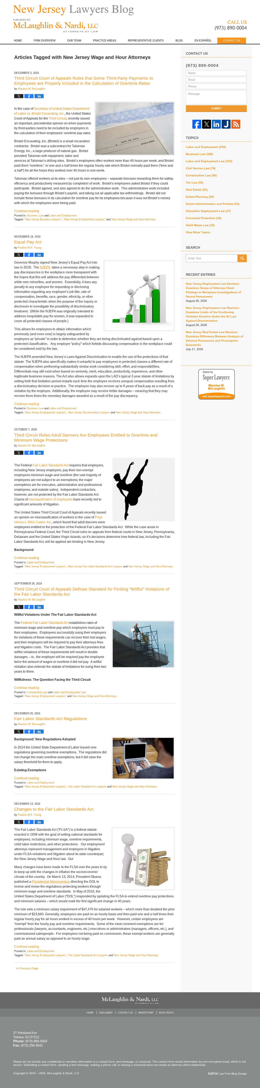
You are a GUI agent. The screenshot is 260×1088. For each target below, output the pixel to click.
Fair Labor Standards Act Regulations (50, 718)
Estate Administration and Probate (212, 203)
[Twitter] (206, 124)
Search (242, 258)
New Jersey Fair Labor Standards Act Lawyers (95, 566)
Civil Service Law (201, 168)
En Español (203, 40)
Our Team (74, 40)
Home (18, 40)
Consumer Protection (203, 218)
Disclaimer (106, 1012)
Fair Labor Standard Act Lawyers (87, 786)
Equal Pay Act (27, 242)
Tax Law (194, 182)
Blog (179, 40)
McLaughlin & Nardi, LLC (63, 1073)
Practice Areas (104, 40)
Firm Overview (44, 40)
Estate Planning (200, 196)
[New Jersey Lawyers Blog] (73, 10)
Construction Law (37, 692)
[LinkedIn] (216, 124)
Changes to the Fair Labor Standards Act (53, 809)
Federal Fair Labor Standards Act (44, 622)
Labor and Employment (63, 215)
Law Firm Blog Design (227, 1073)
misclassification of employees (51, 499)
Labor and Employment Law (69, 692)
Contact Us (231, 40)
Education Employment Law (208, 211)
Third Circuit (57, 118)
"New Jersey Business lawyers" (43, 219)
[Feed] (236, 124)
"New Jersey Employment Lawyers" (84, 219)
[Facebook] (197, 124)
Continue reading (26, 211)
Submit (216, 108)
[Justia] (226, 124)
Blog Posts (166, 1012)
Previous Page (29, 968)
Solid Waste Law (200, 225)
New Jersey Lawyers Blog (55, 26)
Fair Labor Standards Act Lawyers (88, 955)
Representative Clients (146, 40)
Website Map (145, 1012)
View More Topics (198, 232)
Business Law (35, 215)
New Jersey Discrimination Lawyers (89, 412)
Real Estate (197, 189)
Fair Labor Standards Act (50, 465)
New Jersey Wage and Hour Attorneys (133, 219)
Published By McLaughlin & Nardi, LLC (231, 26)
